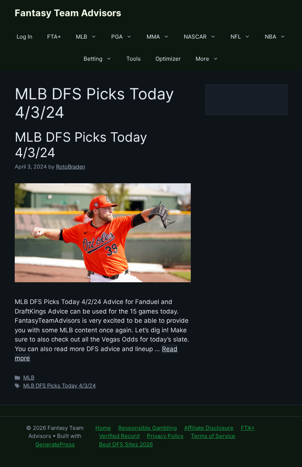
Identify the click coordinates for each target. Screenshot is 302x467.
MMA (153, 36)
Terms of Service (213, 435)
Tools (133, 58)
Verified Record (119, 435)
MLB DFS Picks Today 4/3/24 (59, 385)
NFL (236, 36)
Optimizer (168, 58)
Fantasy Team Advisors (68, 12)
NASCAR (195, 36)
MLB (81, 36)
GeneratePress (55, 444)
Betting (93, 58)
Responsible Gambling (147, 427)
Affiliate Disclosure (208, 427)
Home (103, 427)
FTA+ (54, 36)
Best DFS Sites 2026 (126, 444)
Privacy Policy (165, 435)
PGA (117, 36)
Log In (24, 36)
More (202, 58)
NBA (270, 36)
